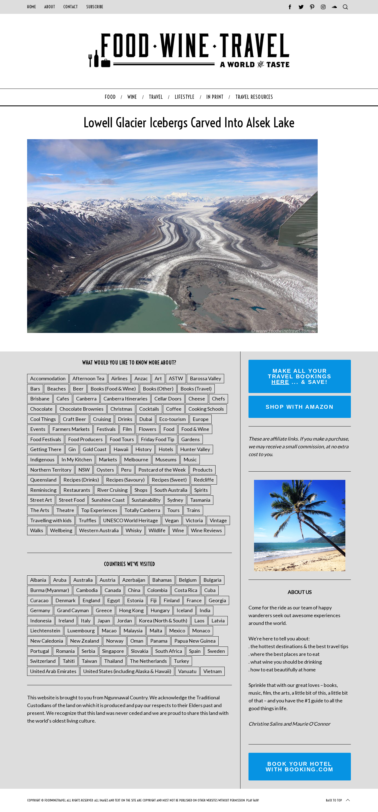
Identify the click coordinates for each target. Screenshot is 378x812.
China (134, 590)
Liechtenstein (45, 630)
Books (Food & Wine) (113, 389)
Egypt (113, 600)
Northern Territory (50, 470)
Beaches (56, 389)
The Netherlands (148, 661)
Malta (155, 630)
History (143, 449)
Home (31, 6)
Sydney (175, 500)
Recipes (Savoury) (125, 480)
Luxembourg (81, 630)
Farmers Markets (71, 429)
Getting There (45, 449)
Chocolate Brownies (81, 409)
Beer (78, 389)
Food (168, 429)
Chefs (218, 398)
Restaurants (76, 490)
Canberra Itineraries (125, 398)
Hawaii (120, 449)
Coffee (174, 409)
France (194, 600)
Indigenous (42, 459)
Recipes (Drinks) (81, 480)
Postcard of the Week (162, 470)
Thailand (113, 661)
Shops (140, 490)
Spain (195, 651)
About (49, 6)
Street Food (72, 500)
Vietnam (212, 671)
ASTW (176, 378)
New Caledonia (46, 641)
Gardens (190, 439)
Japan (103, 620)
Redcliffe (204, 480)
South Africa (168, 651)
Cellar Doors (168, 398)
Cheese (196, 398)
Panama (158, 641)
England (91, 600)
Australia (83, 580)
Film (127, 429)
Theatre (65, 510)
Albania (38, 580)
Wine (178, 530)
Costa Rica (185, 590)
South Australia (170, 490)
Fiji (153, 600)
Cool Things (43, 419)
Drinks (125, 419)
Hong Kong (131, 610)
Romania (65, 651)
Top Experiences (99, 510)
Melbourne (136, 459)
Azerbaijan (133, 580)
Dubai (145, 419)
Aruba (59, 580)
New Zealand (84, 641)
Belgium (187, 580)
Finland (172, 600)
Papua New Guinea (195, 641)
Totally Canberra (142, 510)
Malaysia (133, 630)
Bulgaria (212, 580)
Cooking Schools (206, 409)
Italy (85, 620)
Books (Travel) (196, 389)
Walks (36, 530)
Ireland (66, 620)
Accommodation (48, 378)
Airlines (119, 378)
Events (37, 429)
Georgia (217, 600)
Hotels (166, 449)
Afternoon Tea (88, 378)
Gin (72, 449)
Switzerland (43, 661)
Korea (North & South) (163, 620)
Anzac (141, 378)
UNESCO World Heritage (130, 520)
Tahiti (69, 661)
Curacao (39, 600)
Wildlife (157, 530)
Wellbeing (61, 530)
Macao (109, 630)
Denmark (65, 600)
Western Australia (99, 530)
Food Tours (122, 439)
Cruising (102, 419)
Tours (173, 510)
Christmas (121, 409)
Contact (70, 6)
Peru (126, 470)
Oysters (105, 470)
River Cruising (112, 490)
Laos (199, 620)
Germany (40, 610)
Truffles (87, 520)
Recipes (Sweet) (169, 480)
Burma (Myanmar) (49, 590)
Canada (113, 590)
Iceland (185, 610)
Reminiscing (43, 490)
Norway (114, 641)
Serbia (88, 651)
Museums (166, 459)
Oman (136, 641)
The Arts (39, 510)
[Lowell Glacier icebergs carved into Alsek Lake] (172, 331)
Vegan (172, 520)
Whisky (134, 530)
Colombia (157, 590)
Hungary (160, 610)
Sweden (216, 651)
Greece (104, 610)
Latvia (218, 620)
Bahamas (162, 580)
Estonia (135, 600)
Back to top (334, 800)
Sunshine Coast (108, 500)
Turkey (181, 661)
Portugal (39, 651)
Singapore (113, 651)
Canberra (86, 398)
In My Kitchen (76, 459)
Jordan (124, 620)
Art (158, 378)
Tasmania (200, 500)
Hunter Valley (195, 449)
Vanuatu (187, 671)
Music (190, 459)
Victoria (194, 520)
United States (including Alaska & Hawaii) (127, 671)
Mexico (177, 630)
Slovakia (139, 651)
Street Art (41, 500)
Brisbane (40, 398)
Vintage (218, 520)
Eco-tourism (172, 419)
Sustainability (146, 500)
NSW (84, 470)
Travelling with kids (51, 520)
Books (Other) (158, 389)
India (205, 610)
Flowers (147, 429)
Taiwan (89, 661)
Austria (107, 580)
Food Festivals (45, 439)
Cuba (210, 590)
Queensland (43, 480)
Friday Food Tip (157, 439)
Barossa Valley (205, 378)
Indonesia (40, 620)
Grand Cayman (73, 610)
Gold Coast (95, 449)
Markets (108, 459)
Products (203, 470)
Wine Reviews (206, 530)
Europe (201, 419)
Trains (193, 510)
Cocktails (149, 409)
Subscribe (94, 6)
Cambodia (87, 590)
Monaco (201, 630)
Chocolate (41, 409)
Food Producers (85, 439)
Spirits (201, 490)
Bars (35, 389)
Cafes (62, 398)
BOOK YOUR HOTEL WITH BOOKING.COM (300, 766)
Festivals (106, 429)
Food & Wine (195, 429)
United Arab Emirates (53, 671)
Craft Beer (74, 419)
